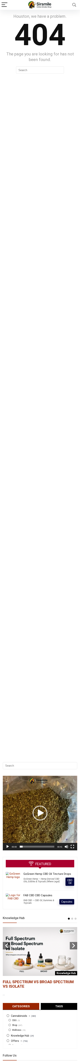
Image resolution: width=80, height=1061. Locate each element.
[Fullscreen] (72, 847)
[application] (40, 813)
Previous (6, 945)
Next (73, 945)
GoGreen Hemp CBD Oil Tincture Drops (47, 874)
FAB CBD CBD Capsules (37, 895)
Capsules (66, 901)
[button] (40, 813)
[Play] (7, 847)
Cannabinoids (20, 1015)
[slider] (37, 847)
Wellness (16, 1030)
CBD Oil (69, 882)
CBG (14, 1020)
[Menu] (4, 5)
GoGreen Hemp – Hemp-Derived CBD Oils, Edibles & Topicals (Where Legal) (41, 880)
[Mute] (66, 847)
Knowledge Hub (20, 1035)
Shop (14, 1025)
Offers (16, 1040)
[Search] (74, 5)
